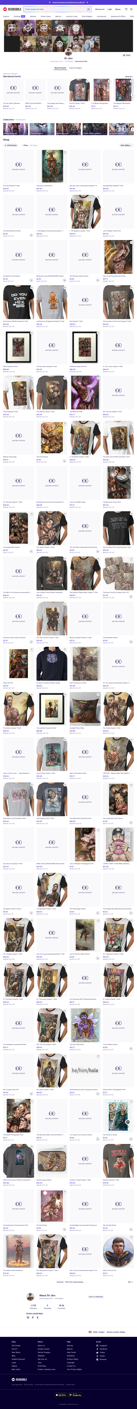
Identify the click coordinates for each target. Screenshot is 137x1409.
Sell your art (42, 1359)
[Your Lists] (126, 9)
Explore (6, 16)
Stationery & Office (118, 16)
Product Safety (72, 1359)
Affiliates (41, 1356)
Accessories (101, 16)
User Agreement (17, 1384)
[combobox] (57, 9)
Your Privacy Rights (74, 1369)
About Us (41, 1346)
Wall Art (58, 16)
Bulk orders (16, 1369)
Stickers (33, 16)
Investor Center (43, 1349)
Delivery (70, 1346)
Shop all (128, 77)
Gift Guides (16, 1346)
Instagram (103, 1346)
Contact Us (71, 1366)
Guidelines (71, 1356)
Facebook (103, 1349)
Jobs (39, 1363)
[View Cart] (131, 9)
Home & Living (71, 16)
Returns (70, 1349)
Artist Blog (42, 1366)
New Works (16, 1352)
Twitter (102, 1352)
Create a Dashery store (46, 1369)
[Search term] (88, 9)
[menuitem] (6, 16)
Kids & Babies (87, 16)
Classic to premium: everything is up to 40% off (68, 2)
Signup (14, 1366)
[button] (68, 2)
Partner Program (44, 1352)
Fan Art (14, 1349)
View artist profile (81, 61)
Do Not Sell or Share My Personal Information (49, 1384)
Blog (13, 1356)
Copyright (71, 1363)
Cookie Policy (70, 1384)
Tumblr (102, 1356)
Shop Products (60, 68)
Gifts (132, 16)
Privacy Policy (28, 1384)
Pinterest (103, 1359)
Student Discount (18, 1359)
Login (14, 1363)
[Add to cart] (31, 235)
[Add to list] (87, 81)
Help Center (71, 1352)
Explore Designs (75, 68)
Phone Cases (46, 16)
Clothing (19, 16)
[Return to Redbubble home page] (12, 9)
